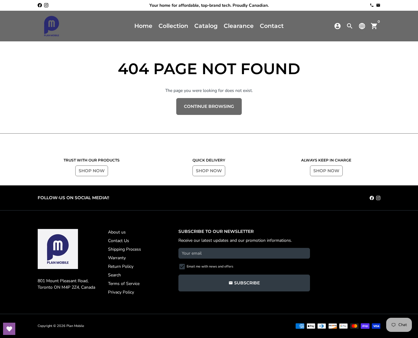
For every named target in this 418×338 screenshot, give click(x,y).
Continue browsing (209, 106)
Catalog (206, 25)
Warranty (117, 258)
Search (114, 275)
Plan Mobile (75, 326)
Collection (173, 25)
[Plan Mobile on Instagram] (46, 5)
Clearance (239, 25)
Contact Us (118, 241)
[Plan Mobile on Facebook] (40, 5)
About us (117, 232)
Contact (272, 25)
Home (143, 25)
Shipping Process (124, 249)
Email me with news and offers (210, 266)
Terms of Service (124, 284)
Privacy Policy (121, 292)
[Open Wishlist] (9, 329)
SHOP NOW (92, 170)
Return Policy (120, 266)
